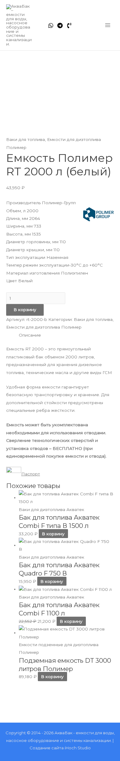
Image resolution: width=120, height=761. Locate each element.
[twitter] (60, 25)
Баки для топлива (25, 139)
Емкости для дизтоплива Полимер (44, 327)
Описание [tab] (30, 335)
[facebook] (51, 25)
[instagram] (69, 25)
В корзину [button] (53, 533)
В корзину (25, 309)
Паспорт (30, 473)
